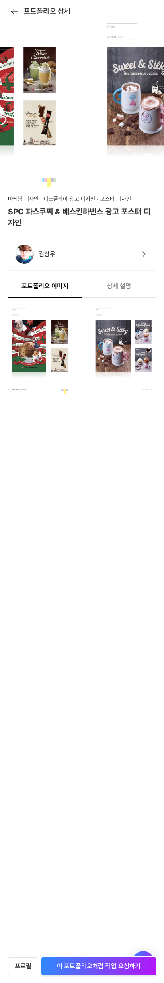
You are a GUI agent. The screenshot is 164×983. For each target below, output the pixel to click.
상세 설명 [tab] (119, 286)
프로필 (23, 966)
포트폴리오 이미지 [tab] (44, 286)
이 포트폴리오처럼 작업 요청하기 (99, 966)
